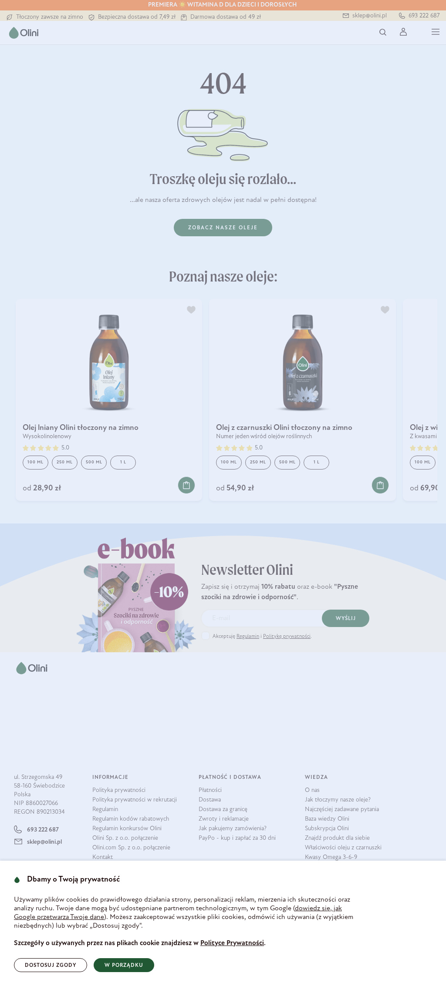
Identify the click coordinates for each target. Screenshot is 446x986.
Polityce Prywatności (232, 943)
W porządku (124, 965)
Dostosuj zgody (50, 965)
